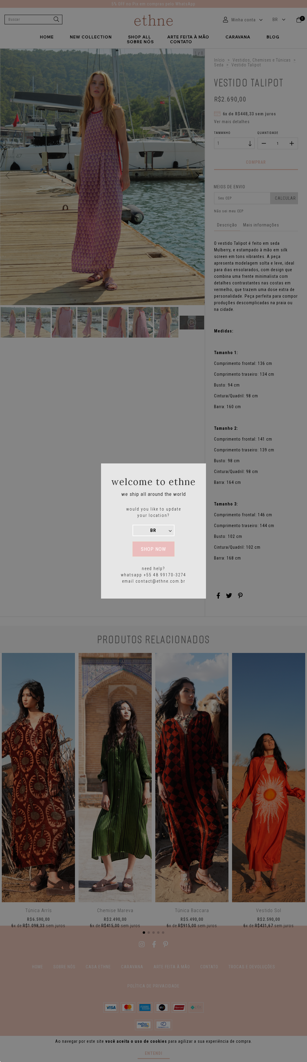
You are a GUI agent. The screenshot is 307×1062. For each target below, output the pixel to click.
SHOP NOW (153, 549)
